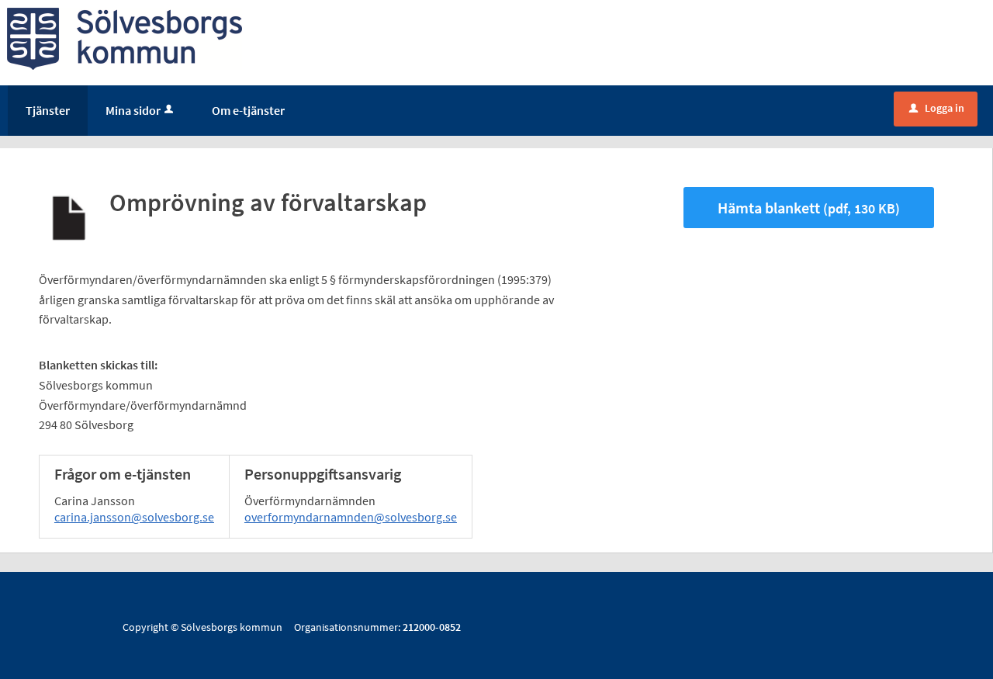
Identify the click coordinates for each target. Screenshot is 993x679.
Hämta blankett (809, 207)
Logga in (936, 108)
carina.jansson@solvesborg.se (134, 517)
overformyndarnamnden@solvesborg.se (350, 517)
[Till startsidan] (124, 37)
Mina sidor (133, 110)
